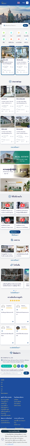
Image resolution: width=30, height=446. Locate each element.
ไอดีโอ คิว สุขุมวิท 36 (5, 411)
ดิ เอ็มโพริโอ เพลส (5, 409)
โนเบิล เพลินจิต (17, 401)
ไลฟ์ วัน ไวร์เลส (17, 405)
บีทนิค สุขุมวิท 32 (4, 407)
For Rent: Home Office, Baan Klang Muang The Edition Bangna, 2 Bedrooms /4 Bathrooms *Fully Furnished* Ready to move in (7, 132)
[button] (27, 15)
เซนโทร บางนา (17, 424)
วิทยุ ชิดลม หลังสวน (18, 397)
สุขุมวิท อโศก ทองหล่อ (6, 397)
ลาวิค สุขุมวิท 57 (4, 401)
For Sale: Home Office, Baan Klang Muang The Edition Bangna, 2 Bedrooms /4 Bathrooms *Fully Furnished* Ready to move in (22, 102)
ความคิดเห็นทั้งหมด (14, 347)
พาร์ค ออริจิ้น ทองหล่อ (5, 415)
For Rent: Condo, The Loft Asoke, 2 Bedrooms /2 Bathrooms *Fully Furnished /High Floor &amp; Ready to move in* (7, 102)
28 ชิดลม (16, 399)
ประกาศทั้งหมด (14, 147)
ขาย (2, 382)
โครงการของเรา (4, 393)
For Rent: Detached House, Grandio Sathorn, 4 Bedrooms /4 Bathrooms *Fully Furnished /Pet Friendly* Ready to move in (22, 132)
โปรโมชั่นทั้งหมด (14, 292)
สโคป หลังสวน (17, 403)
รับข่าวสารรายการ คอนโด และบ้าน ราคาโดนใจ (12, 370)
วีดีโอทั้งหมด (14, 235)
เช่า (1, 384)
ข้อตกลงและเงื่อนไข (19, 428)
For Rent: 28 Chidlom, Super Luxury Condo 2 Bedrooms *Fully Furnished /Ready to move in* (21, 62)
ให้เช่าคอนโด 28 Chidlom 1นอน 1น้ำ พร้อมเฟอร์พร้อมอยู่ (8, 62)
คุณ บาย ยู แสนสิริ (5, 399)
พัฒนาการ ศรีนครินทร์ (6, 418)
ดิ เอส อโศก (3, 413)
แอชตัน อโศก (4, 403)
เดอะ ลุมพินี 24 (4, 405)
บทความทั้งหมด (14, 260)
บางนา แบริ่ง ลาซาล (19, 418)
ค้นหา (25, 25)
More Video (14, 232)
